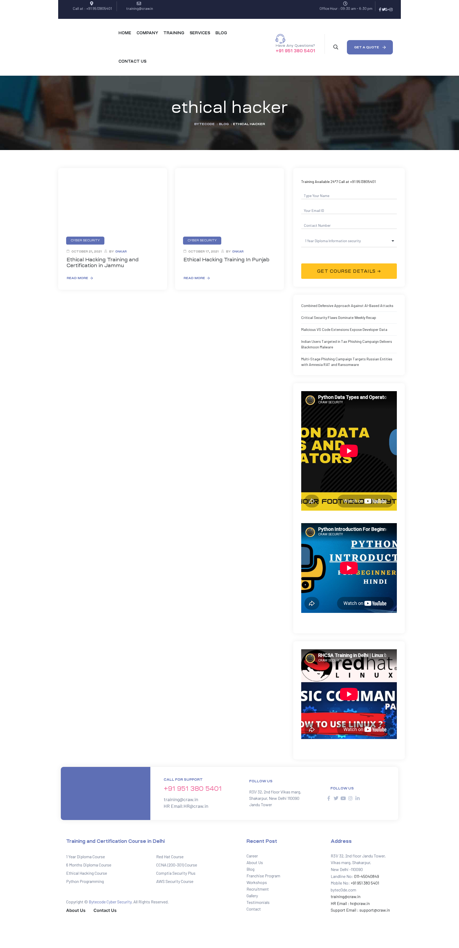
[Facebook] (380, 9)
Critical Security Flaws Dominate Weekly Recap (338, 317)
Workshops (256, 882)
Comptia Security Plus (176, 873)
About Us (254, 862)
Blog (250, 869)
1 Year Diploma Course (85, 856)
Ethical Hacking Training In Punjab (226, 259)
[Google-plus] (387, 9)
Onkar (121, 251)
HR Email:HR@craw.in (186, 806)
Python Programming (85, 881)
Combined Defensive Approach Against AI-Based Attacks (347, 305)
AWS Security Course (174, 881)
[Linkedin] (357, 798)
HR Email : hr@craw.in (350, 903)
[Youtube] (343, 798)
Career (252, 855)
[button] (370, 47)
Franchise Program (263, 875)
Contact (253, 908)
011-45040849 (366, 876)
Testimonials (258, 902)
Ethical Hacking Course (86, 873)
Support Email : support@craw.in (360, 909)
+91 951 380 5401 (295, 51)
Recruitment (257, 888)
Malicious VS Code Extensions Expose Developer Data (344, 329)
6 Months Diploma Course (88, 864)
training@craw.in (181, 799)
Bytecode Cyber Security (110, 901)
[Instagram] (391, 9)
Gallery (252, 895)
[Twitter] (383, 9)
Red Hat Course (170, 856)
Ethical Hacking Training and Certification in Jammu (103, 262)
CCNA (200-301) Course (176, 864)
